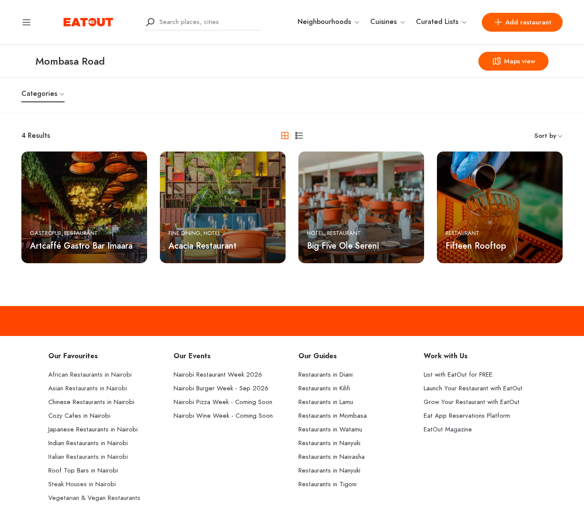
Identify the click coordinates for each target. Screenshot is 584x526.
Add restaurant (528, 22)
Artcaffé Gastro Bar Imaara (81, 246)
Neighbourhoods (324, 22)
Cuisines (383, 22)
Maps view (519, 61)
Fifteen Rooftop (475, 246)
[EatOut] (88, 21)
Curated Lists (437, 22)
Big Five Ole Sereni (343, 246)
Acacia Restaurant (202, 246)
